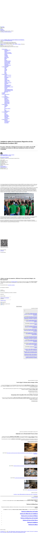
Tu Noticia (19, 44)
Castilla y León (6, 80)
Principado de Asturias (7, 76)
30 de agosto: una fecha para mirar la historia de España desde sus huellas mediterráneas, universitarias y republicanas (30, 317)
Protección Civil (6, 97)
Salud (5, 113)
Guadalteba (6, 55)
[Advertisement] (19, 6)
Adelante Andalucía (7, 108)
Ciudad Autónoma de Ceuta (8, 89)
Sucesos (5, 112)
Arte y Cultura (4, 94)
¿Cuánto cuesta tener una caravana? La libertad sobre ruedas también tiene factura (30, 314)
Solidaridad (2, 250)
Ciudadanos (6, 105)
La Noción (2, 39)
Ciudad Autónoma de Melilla (8, 90)
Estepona (5, 54)
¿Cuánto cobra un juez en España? (32, 489)
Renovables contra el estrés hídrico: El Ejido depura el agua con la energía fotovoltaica (30, 352)
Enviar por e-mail (2, 166)
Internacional (6, 91)
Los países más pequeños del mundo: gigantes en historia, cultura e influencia (31, 321)
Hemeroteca (23, 44)
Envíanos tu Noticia (23, 531)
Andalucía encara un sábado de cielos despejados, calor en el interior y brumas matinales (31, 333)
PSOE (5, 110)
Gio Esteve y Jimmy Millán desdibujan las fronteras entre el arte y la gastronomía (31, 349)
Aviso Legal (31, 531)
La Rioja (5, 88)
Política (3, 104)
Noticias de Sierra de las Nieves (30, 520)
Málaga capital (6, 57)
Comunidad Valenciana (7, 82)
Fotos (13, 44)
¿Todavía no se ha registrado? (4, 297)
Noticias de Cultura (33, 524)
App (5, 40)
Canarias (5, 78)
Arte (5, 95)
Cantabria (5, 79)
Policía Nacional (6, 100)
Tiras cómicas (6, 122)
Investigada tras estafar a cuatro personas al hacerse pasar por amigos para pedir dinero (30, 354)
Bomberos (5, 98)
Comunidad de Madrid (7, 85)
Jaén (5, 71)
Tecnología (6, 117)
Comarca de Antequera (7, 52)
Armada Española (7, 101)
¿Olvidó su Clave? (3, 300)
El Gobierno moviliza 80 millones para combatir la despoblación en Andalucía (31, 357)
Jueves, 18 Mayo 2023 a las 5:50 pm (5, 155)
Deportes (3, 93)
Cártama (5, 51)
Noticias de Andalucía (32, 522)
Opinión (3, 119)
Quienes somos (18, 531)
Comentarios (7, 157)
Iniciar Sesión (2, 30)
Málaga (3, 49)
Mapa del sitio (13, 531)
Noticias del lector (7, 121)
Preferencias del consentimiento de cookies (19, 532)
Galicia (5, 84)
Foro (3, 40)
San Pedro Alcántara (9, 44)
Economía (3, 92)
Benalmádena (6, 50)
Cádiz (5, 68)
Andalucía (3, 66)
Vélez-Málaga (6, 65)
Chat (1, 40)
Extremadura (6, 83)
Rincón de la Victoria (7, 60)
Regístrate (1, 29)
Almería (5, 67)
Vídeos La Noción (3, 44)
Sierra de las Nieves (7, 63)
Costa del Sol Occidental (8, 53)
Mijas (5, 59)
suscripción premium (14, 281)
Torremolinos (6, 64)
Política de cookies (9, 532)
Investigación (6, 115)
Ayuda (9, 531)
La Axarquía (6, 56)
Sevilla (5, 73)
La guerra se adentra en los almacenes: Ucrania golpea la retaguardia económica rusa (31, 327)
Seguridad (3, 96)
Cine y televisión (6, 118)
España (3, 74)
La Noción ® (2, 531)
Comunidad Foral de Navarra (8, 86)
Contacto (28, 531)
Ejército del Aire (6, 102)
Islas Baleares (6, 77)
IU (4, 107)
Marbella (5, 58)
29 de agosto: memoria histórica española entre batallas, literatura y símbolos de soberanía (30, 330)
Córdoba (5, 69)
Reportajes (6, 120)
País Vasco (6, 87)
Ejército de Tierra (7, 103)
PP (4, 109)
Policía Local (6, 99)
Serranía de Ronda (7, 62)
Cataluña (5, 81)
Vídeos (16, 44)
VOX (5, 106)
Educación (6, 114)
